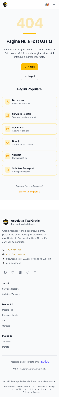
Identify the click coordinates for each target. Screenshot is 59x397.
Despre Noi (7, 310)
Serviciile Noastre (10, 289)
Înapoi (31, 76)
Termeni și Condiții (46, 386)
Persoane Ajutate (10, 315)
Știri (4, 320)
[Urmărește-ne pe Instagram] (12, 272)
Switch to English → (29, 191)
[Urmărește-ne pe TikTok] (27, 272)
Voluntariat (7, 341)
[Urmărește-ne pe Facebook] (5, 272)
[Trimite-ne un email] (35, 272)
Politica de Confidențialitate (17, 386)
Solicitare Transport (11, 294)
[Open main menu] (54, 4)
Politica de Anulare (31, 392)
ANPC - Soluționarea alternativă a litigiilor (29, 369)
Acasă (31, 66)
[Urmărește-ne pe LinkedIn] (20, 272)
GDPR (19, 389)
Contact (6, 326)
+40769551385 (13, 249)
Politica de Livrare (38, 389)
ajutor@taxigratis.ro (15, 254)
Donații (5, 347)
